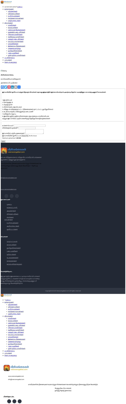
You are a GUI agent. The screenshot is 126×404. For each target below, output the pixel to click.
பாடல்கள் (8, 60)
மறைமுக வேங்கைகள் (16, 30)
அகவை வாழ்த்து (14, 48)
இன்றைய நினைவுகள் (16, 46)
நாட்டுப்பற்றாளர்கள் (15, 41)
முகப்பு (19, 7)
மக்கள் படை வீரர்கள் (16, 39)
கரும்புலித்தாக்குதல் (14, 264)
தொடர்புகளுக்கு (10, 62)
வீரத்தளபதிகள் (14, 14)
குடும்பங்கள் (11, 254)
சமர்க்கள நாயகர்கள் (16, 18)
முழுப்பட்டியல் (12, 241)
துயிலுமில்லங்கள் (15, 51)
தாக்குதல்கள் (12, 261)
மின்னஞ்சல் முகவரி (10, 128)
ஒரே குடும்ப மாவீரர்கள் (16, 55)
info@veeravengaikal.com (9, 178)
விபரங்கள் (8, 23)
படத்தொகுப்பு (9, 58)
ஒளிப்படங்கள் (12, 229)
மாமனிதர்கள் (13, 44)
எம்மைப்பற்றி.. (12, 208)
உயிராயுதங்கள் (14, 16)
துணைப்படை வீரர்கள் (16, 32)
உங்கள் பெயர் (7, 126)
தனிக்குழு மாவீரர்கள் (16, 37)
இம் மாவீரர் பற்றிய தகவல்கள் (13, 133)
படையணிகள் (13, 53)
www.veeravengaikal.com (8, 189)
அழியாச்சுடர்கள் (14, 21)
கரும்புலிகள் (13, 28)
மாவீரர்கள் (12, 25)
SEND (3, 141)
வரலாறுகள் (9, 9)
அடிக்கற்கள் (12, 11)
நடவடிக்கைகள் (12, 258)
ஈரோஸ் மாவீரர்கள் (15, 35)
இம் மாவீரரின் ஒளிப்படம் (11, 136)
